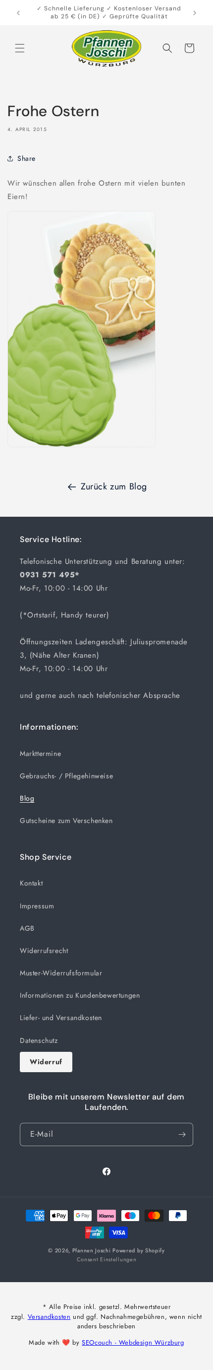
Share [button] (26, 158)
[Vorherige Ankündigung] (18, 13)
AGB (27, 928)
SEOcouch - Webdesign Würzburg (133, 1342)
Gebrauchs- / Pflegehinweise (66, 776)
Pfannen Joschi (91, 1250)
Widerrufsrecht (44, 951)
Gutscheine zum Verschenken (66, 820)
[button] (20, 48)
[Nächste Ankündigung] (195, 13)
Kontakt (31, 883)
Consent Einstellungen (107, 1259)
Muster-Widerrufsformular (61, 973)
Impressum (37, 906)
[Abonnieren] (182, 1134)
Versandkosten (49, 1316)
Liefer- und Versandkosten (61, 1018)
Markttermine (40, 753)
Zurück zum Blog (114, 486)
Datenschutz (39, 1040)
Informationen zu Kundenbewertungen (80, 995)
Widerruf (46, 1062)
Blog (27, 798)
